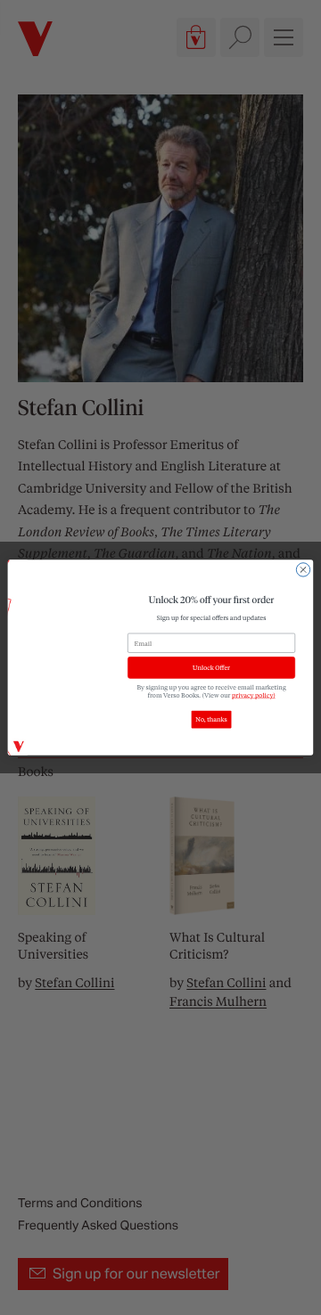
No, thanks (210, 719)
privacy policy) (254, 694)
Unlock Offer (211, 668)
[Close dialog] (302, 569)
